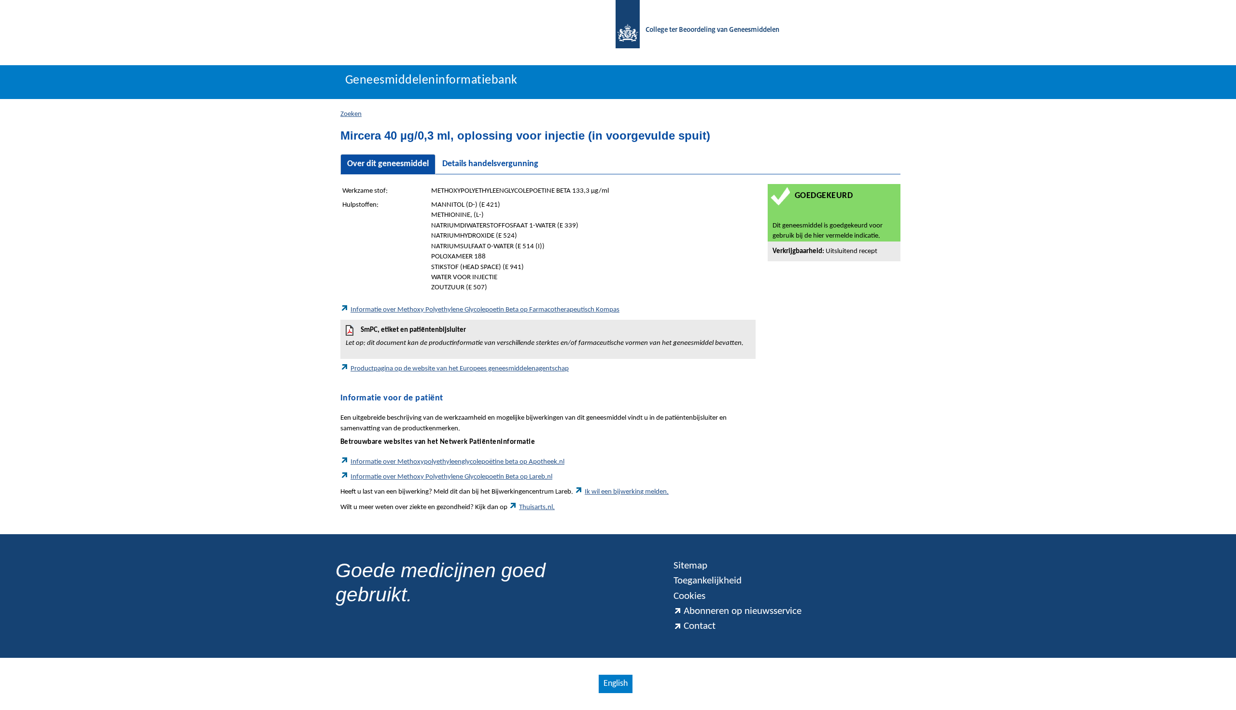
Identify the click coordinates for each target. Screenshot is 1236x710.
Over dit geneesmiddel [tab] (388, 164)
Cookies (689, 596)
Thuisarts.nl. (537, 507)
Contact (700, 626)
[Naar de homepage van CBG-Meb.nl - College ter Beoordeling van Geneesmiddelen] (623, 30)
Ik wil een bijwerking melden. (627, 492)
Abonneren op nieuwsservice (742, 611)
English (616, 683)
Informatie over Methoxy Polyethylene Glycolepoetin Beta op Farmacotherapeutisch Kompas (485, 309)
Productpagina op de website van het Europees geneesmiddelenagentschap (460, 368)
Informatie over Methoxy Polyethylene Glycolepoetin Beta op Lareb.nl (451, 477)
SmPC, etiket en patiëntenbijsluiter (545, 337)
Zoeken (351, 114)
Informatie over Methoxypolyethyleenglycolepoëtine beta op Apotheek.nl (457, 462)
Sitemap (690, 566)
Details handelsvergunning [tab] (490, 164)
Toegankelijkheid (708, 581)
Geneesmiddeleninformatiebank (431, 80)
